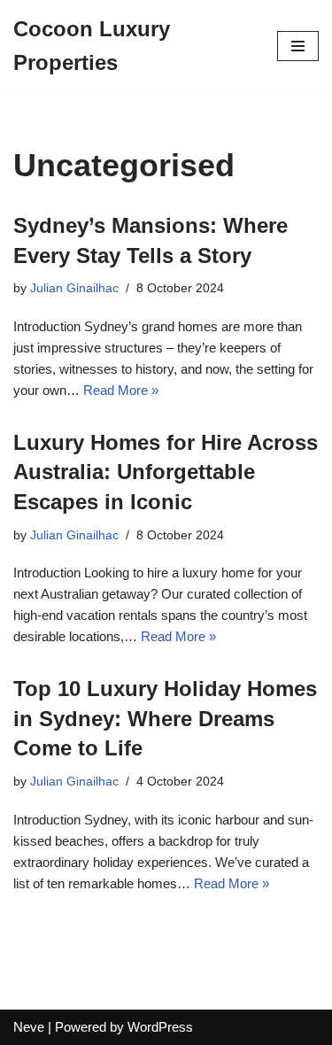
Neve (28, 1026)
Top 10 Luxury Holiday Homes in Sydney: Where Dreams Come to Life (165, 718)
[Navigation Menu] (298, 46)
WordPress (160, 1026)
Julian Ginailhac (74, 288)
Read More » (120, 390)
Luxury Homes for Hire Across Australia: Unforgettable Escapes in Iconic (165, 472)
